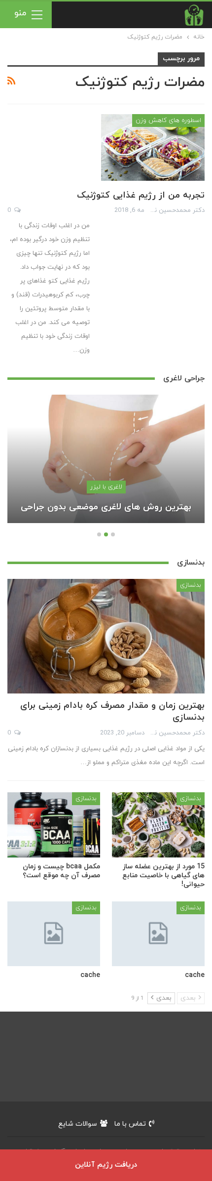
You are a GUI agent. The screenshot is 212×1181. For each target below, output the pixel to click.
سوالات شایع (77, 1124)
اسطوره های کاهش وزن (168, 120)
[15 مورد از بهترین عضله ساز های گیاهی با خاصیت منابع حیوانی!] (158, 824)
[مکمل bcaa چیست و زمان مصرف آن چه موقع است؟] (53, 824)
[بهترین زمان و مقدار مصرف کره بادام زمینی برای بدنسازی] (106, 636)
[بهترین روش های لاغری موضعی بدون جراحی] (106, 459)
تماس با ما (130, 1124)
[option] (106, 464)
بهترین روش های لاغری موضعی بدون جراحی (106, 507)
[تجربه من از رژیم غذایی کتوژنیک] (153, 147)
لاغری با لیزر (106, 487)
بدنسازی (190, 585)
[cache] (158, 934)
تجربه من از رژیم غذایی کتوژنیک (141, 195)
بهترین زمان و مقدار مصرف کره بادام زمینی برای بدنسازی (112, 711)
